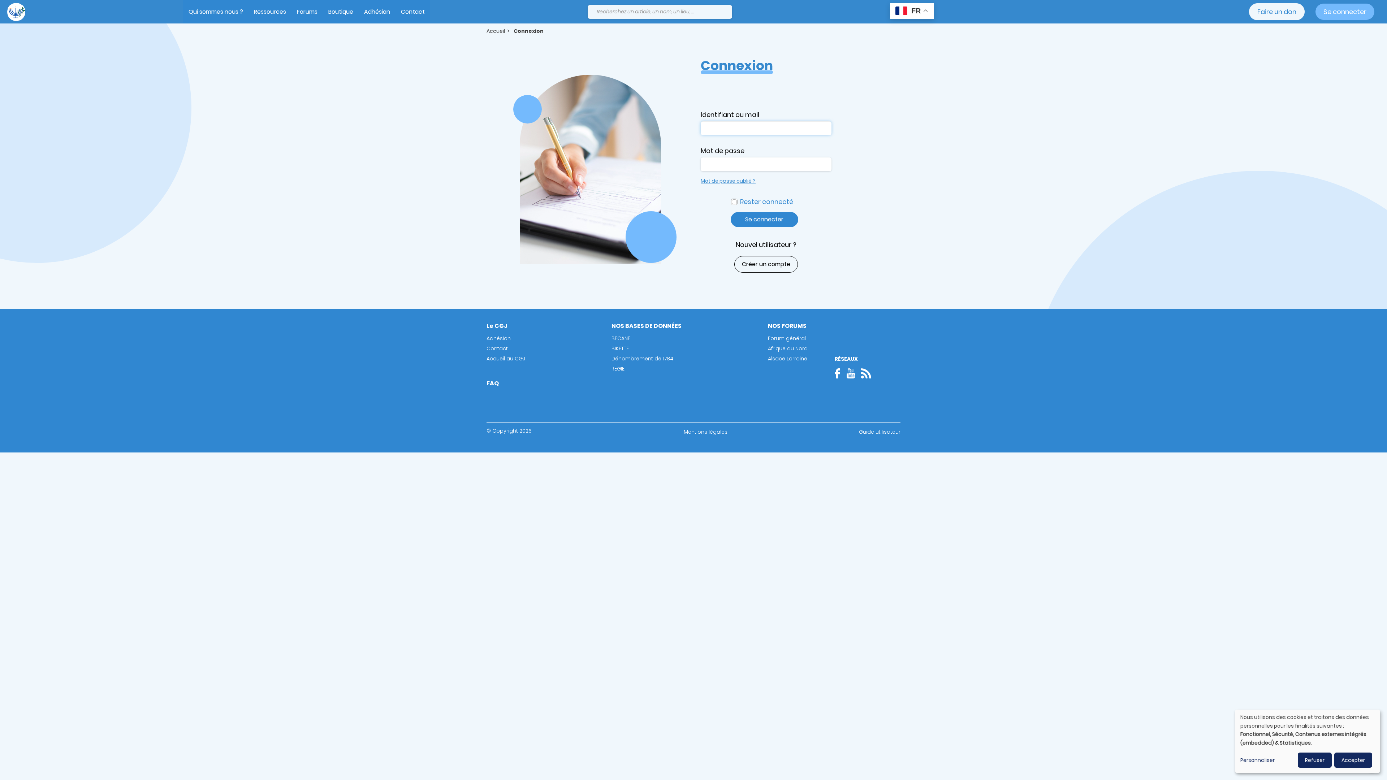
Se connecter (1344, 11)
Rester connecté (766, 201)
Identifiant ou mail (730, 114)
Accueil (496, 31)
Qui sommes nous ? (216, 12)
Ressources (270, 12)
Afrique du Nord (788, 348)
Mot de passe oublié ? (728, 181)
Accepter (1353, 760)
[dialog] (1307, 741)
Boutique (340, 12)
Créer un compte (766, 264)
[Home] (16, 12)
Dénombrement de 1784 (642, 358)
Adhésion (377, 12)
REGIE (618, 368)
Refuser (1315, 760)
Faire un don (1276, 11)
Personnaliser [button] (1257, 760)
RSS (866, 373)
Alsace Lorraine (787, 358)
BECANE (621, 338)
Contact (413, 12)
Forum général (787, 338)
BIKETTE (620, 348)
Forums (307, 12)
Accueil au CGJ (506, 358)
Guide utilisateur (879, 432)
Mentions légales (705, 432)
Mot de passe (722, 150)
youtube (851, 373)
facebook (840, 373)
